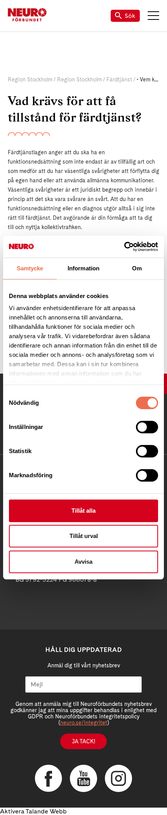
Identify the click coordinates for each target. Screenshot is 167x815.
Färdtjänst (119, 79)
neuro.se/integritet (83, 723)
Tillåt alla (83, 510)
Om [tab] (137, 268)
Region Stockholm (30, 79)
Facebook (48, 778)
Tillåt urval (84, 536)
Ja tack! (83, 741)
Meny (153, 15)
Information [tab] (83, 268)
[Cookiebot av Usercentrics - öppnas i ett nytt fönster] (124, 247)
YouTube (83, 778)
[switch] (147, 427)
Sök (130, 15)
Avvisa (83, 561)
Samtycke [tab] (30, 268)
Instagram (118, 778)
